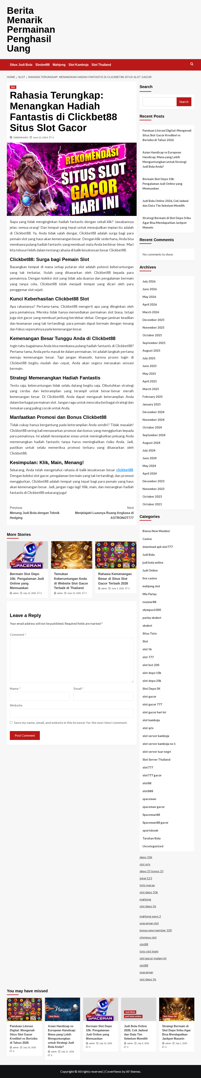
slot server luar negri (157, 751)
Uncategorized (153, 846)
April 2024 (150, 473)
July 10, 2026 (29, 593)
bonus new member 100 (156, 930)
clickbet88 (124, 470)
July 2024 (149, 450)
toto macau (147, 885)
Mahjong (59, 64)
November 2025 (153, 327)
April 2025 (150, 381)
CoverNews (113, 1071)
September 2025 (154, 343)
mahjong (145, 899)
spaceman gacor (154, 806)
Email (78, 688)
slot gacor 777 (152, 704)
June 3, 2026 (117, 588)
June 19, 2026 (74, 593)
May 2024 (149, 465)
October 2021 (152, 504)
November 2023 (153, 489)
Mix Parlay (150, 594)
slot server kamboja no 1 (159, 743)
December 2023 (153, 481)
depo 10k (146, 857)
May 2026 (149, 296)
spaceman (149, 799)
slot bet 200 (151, 665)
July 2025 (149, 358)
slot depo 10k (152, 673)
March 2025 (151, 389)
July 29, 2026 (29, 1047)
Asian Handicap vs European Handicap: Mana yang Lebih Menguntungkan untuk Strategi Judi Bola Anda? (164, 159)
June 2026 (150, 289)
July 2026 (149, 281)
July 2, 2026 (181, 1043)
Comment (18, 634)
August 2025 (151, 350)
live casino (150, 578)
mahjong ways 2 (150, 916)
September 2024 (154, 435)
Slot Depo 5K (151, 688)
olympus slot (148, 937)
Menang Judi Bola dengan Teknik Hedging (34, 512)
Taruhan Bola (152, 838)
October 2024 (152, 427)
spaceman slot (149, 923)
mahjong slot (151, 586)
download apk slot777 (158, 546)
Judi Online (150, 570)
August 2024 (151, 442)
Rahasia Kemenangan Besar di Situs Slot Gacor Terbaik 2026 (115, 578)
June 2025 (150, 366)
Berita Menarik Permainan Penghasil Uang (31, 29)
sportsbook (150, 830)
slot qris (148, 728)
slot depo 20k (152, 680)
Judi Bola (149, 554)
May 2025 (149, 373)
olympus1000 (152, 609)
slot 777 (148, 657)
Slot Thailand (101, 64)
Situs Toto (150, 633)
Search (146, 87)
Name (15, 688)
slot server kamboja (156, 736)
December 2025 (153, 320)
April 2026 (150, 304)
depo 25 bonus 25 (152, 871)
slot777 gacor (152, 775)
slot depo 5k (148, 906)
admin (16, 593)
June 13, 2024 (40, 137)
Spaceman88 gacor (155, 822)
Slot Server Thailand (156, 759)
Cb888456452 (20, 137)
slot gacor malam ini (153, 958)
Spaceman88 (151, 814)
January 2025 (152, 404)
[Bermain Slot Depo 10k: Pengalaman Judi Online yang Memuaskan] (27, 555)
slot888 (148, 791)
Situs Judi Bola (21, 64)
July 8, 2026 (143, 1043)
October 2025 (152, 335)
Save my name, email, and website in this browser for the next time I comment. (71, 722)
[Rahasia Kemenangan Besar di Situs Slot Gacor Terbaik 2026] (115, 555)
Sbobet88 (42, 64)
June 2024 (150, 458)
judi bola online (153, 562)
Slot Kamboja (79, 64)
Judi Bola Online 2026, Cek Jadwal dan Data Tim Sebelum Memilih (165, 203)
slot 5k (147, 649)
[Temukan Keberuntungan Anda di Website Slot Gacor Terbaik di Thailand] (71, 555)
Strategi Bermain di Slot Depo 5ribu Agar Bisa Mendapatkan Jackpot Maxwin (167, 222)
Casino (147, 539)
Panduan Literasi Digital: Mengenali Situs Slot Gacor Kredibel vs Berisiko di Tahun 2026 (167, 135)
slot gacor (149, 696)
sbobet (147, 625)
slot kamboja (151, 720)
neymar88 (149, 602)
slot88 (147, 783)
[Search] (191, 64)
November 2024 (153, 419)
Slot (13, 87)
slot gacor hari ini (154, 712)
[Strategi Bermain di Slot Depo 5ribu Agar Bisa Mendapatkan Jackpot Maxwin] (176, 1009)
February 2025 (153, 396)
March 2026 (151, 312)
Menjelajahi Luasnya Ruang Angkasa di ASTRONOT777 (104, 512)
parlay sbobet (152, 617)
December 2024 (153, 412)
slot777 (148, 767)
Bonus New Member (156, 531)
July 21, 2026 (67, 1051)
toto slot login (149, 951)
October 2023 (152, 496)
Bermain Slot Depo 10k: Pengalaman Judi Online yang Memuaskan (162, 183)
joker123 (146, 878)
